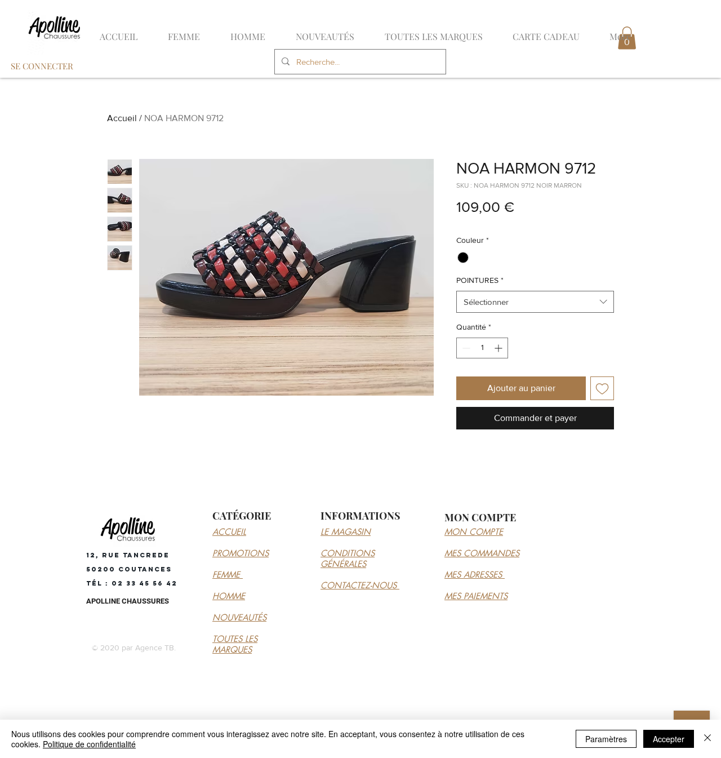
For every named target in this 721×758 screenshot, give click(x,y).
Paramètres (606, 738)
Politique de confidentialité (89, 744)
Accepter (668, 738)
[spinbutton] (482, 348)
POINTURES (480, 280)
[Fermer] (707, 739)
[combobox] (535, 302)
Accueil (122, 118)
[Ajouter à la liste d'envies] (602, 388)
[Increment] (499, 348)
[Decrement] (465, 348)
